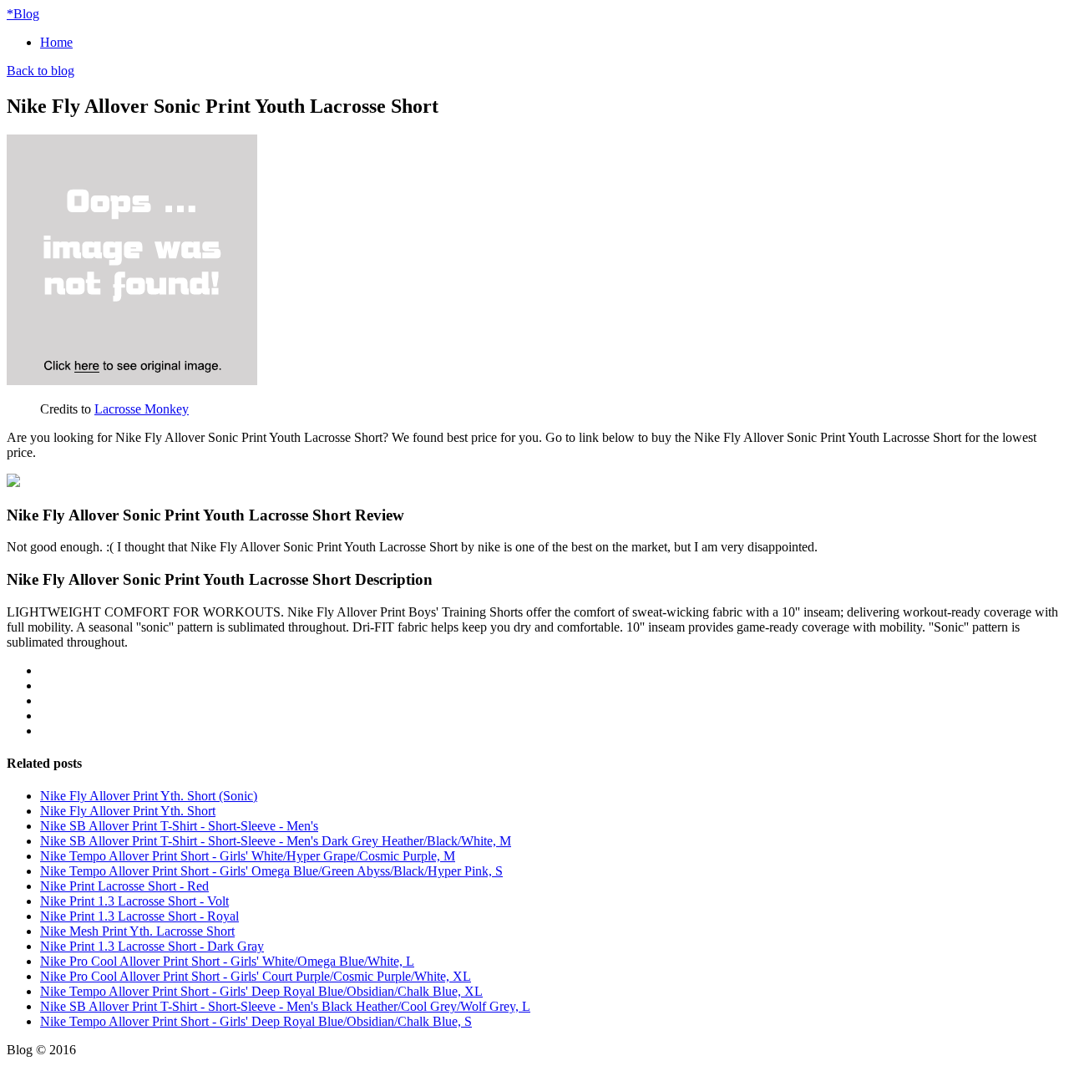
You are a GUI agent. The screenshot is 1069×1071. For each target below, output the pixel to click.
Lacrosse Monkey (141, 409)
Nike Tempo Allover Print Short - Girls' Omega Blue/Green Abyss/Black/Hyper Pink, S (271, 871)
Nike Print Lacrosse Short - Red (124, 886)
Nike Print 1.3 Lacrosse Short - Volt (134, 901)
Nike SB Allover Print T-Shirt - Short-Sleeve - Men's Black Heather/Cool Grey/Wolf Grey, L (285, 1006)
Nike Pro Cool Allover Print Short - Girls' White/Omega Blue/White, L (227, 961)
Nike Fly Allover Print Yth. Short (127, 811)
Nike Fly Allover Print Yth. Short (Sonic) (148, 796)
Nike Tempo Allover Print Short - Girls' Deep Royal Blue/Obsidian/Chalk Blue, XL (261, 991)
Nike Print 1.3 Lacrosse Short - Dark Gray (152, 946)
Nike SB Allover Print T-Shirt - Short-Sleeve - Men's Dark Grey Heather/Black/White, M (275, 841)
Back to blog (40, 70)
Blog (23, 14)
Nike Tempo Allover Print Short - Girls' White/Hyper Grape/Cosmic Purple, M (247, 856)
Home (56, 42)
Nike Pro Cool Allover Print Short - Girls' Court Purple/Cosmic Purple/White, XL (255, 976)
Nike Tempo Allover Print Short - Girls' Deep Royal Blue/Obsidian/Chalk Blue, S (256, 1021)
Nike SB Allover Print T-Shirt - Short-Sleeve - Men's (179, 826)
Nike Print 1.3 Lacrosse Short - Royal (139, 916)
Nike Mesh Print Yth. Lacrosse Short (137, 931)
